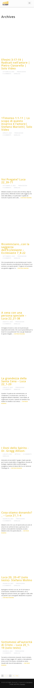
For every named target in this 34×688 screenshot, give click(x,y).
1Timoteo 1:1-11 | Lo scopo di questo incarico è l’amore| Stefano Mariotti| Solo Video (16, 123)
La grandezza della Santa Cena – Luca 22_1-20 (14, 381)
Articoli (17, 454)
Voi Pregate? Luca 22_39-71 (13, 181)
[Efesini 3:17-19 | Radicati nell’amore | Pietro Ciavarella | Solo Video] (17, 39)
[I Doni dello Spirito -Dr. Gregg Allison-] (17, 427)
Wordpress (29, 682)
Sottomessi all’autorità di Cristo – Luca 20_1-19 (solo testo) (16, 645)
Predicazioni (21, 71)
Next (17, 676)
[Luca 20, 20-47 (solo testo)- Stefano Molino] (17, 556)
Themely (22, 684)
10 (13, 676)
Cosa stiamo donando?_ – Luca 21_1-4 (16, 514)
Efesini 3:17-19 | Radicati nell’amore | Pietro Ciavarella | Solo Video (15, 64)
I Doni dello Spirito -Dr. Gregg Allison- (15, 449)
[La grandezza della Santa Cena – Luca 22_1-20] (17, 357)
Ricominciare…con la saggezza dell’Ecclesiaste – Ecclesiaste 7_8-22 (15, 248)
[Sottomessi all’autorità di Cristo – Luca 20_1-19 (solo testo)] (17, 621)
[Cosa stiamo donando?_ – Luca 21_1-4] (17, 492)
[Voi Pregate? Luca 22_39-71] (17, 158)
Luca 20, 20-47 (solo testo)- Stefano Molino (16, 578)
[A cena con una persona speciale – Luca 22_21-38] (17, 292)
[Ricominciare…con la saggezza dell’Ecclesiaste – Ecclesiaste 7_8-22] (17, 223)
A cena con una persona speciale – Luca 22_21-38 (13, 315)
